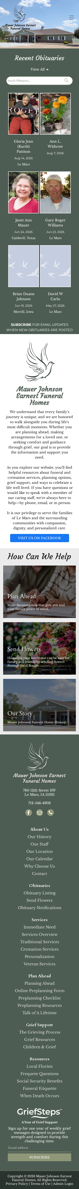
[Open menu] (71, 17)
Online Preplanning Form (39, 990)
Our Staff (39, 844)
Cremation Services (40, 949)
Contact (39, 873)
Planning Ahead (39, 983)
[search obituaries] (67, 80)
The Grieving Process (39, 1032)
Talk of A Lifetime (39, 1013)
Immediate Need (40, 927)
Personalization (39, 956)
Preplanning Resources (39, 1005)
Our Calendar (39, 859)
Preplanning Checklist (39, 998)
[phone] (50, 813)
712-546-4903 (39, 803)
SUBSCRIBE (39, 1157)
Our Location (39, 851)
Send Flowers (39, 900)
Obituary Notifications (39, 907)
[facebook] (28, 813)
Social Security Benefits (39, 1081)
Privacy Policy (17, 1184)
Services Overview (40, 934)
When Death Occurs (39, 1096)
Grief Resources (39, 1039)
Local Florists (40, 1066)
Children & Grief (39, 1047)
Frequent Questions (39, 1073)
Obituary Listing (40, 893)
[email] (39, 813)
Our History (40, 837)
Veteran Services (39, 964)
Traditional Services (39, 942)
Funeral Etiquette (39, 1088)
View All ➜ (39, 69)
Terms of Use (41, 1184)
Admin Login (63, 1184)
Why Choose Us (39, 866)
